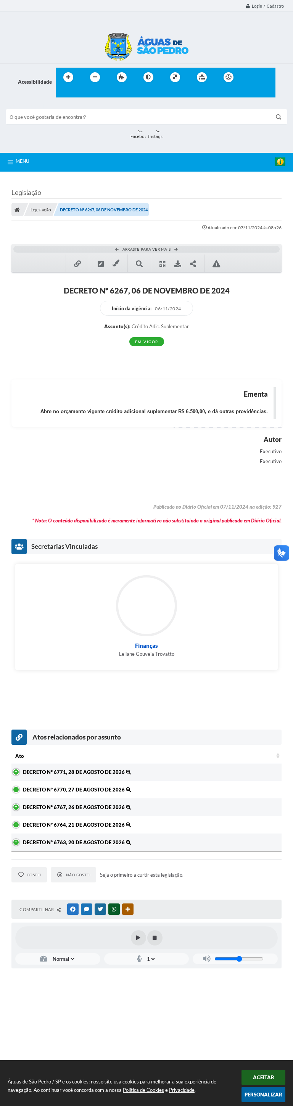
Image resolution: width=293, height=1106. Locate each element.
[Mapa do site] (201, 77)
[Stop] (155, 937)
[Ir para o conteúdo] (250, 77)
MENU (22, 161)
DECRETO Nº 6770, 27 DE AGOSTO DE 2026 (74, 790)
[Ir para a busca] (63, 92)
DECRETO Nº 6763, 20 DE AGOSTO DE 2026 (74, 842)
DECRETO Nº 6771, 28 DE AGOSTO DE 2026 (74, 772)
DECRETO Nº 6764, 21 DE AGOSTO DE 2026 (74, 825)
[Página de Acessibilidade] (228, 77)
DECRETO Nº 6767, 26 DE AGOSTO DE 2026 (74, 807)
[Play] (138, 937)
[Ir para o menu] (267, 77)
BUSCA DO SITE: (28, 105)
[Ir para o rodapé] (80, 92)
